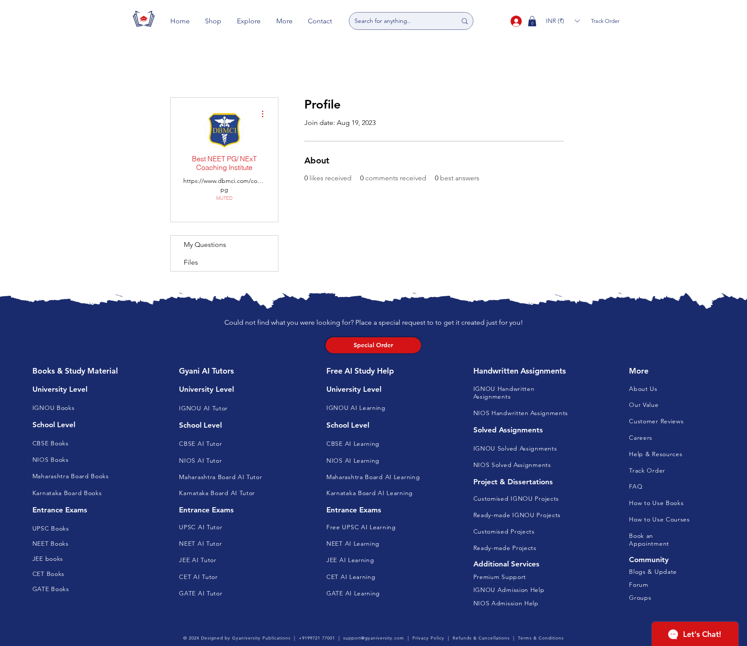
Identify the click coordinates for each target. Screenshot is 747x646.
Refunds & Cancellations (481, 638)
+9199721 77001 (317, 638)
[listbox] (562, 21)
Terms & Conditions (541, 638)
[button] (213, 21)
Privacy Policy (428, 638)
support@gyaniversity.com (373, 638)
